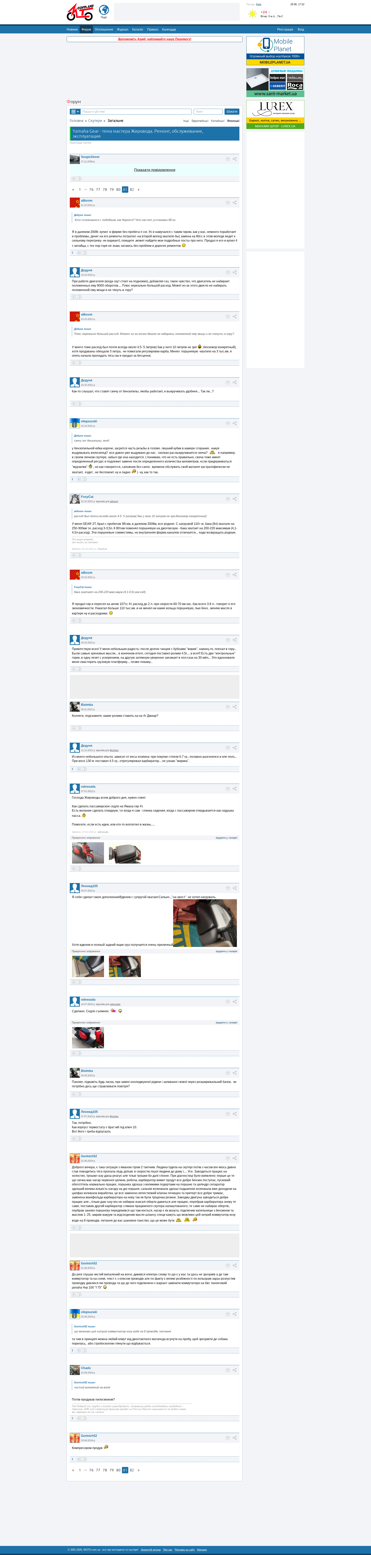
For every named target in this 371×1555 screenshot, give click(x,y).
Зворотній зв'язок (151, 1549)
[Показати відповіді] (228, 159)
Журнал (122, 29)
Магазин (202, 1549)
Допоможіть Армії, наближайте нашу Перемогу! (154, 39)
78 (105, 189)
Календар (169, 29)
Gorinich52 (89, 1156)
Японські (233, 120)
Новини (72, 29)
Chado (86, 1368)
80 (118, 189)
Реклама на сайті (185, 1549)
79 (112, 189)
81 (125, 189)
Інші (186, 120)
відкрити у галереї (226, 837)
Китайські (218, 120)
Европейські (200, 120)
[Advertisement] (176, 11)
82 (132, 189)
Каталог (137, 29)
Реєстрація (285, 29)
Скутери (95, 121)
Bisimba (87, 704)
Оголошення (104, 29)
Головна (76, 121)
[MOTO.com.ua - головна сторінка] (80, 18)
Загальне (115, 121)
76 (91, 189)
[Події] (104, 13)
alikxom (86, 200)
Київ (258, 4)
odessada (88, 786)
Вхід (301, 29)
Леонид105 (89, 886)
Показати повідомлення (154, 170)
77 (98, 189)
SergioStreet (90, 157)
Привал (152, 29)
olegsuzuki (89, 421)
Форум (86, 29)
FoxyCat (87, 496)
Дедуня (86, 270)
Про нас (167, 1549)
